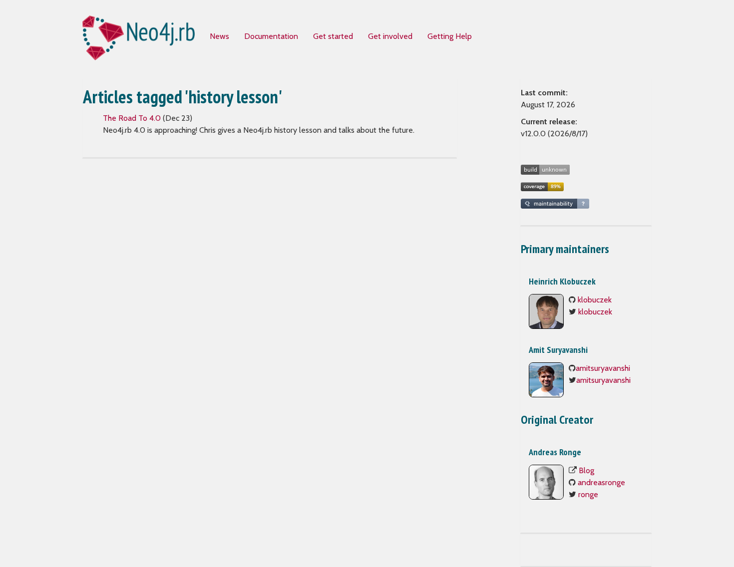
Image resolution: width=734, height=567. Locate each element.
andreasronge (601, 482)
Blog (586, 470)
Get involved (390, 36)
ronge (588, 494)
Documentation (271, 36)
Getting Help (449, 36)
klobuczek (595, 299)
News (219, 36)
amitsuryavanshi (603, 368)
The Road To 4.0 (132, 118)
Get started (333, 36)
